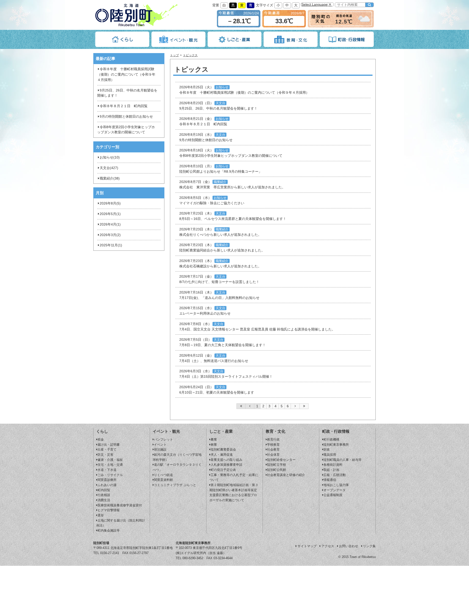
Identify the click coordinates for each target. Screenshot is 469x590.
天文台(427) (109, 168)
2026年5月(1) (110, 214)
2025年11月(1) (111, 245)
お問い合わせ (348, 546)
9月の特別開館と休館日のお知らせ (126, 116)
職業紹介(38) (110, 178)
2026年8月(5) (110, 203)
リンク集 (369, 546)
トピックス (190, 55)
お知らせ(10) (110, 157)
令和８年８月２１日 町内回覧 (124, 106)
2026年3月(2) (110, 235)
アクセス (327, 546)
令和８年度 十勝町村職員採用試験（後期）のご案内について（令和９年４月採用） (126, 74)
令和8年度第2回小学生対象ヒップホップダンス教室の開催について (126, 129)
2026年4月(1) (110, 224)
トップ (174, 55)
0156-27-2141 (109, 553)
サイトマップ (307, 546)
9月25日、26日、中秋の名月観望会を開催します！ (127, 93)
